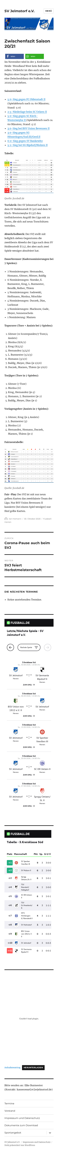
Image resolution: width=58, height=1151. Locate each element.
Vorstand (9, 1110)
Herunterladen (33, 1067)
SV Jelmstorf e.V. (19, 11)
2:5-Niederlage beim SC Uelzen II (27, 111)
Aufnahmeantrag (12, 1067)
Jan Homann (15, 519)
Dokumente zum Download (21, 1125)
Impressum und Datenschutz (22, 1118)
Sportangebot (12, 1132)
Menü (48, 11)
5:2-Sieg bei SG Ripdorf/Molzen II (27, 145)
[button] (14, 56)
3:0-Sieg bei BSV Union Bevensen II (28, 128)
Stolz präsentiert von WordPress (19, 1145)
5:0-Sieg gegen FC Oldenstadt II (26, 99)
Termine (9, 1103)
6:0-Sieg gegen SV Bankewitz (25, 140)
